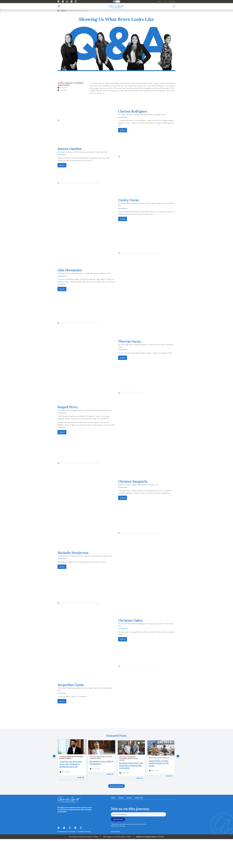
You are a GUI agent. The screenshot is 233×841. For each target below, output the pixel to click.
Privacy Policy (115, 831)
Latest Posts (171, 1)
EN (114, 1)
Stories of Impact (64, 85)
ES (118, 1)
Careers (129, 797)
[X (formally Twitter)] (63, 1)
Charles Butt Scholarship (74, 83)
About (113, 797)
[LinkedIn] (71, 1)
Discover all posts (116, 786)
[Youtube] (76, 1)
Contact (121, 797)
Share (79, 777)
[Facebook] (58, 1)
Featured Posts (116, 735)
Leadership (122, 756)
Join (165, 1)
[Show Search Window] (174, 6)
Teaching (63, 10)
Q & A (122, 130)
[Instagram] (67, 1)
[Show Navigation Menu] (59, 6)
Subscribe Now (118, 819)
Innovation (152, 757)
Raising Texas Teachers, (74, 756)
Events (159, 1)
